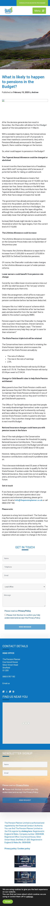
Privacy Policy (24, 611)
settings (29, 896)
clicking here (26, 831)
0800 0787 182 (9, 677)
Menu (38, 10)
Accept (7, 902)
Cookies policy (23, 849)
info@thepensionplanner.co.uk (28, 500)
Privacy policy (11, 849)
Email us (6, 683)
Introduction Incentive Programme (32, 3)
